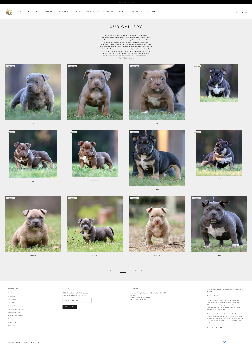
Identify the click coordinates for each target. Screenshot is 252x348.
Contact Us (11, 296)
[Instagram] (212, 327)
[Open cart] (246, 11)
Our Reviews (109, 11)
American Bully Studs (14, 312)
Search (10, 319)
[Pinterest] (216, 327)
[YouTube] (221, 327)
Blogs (155, 11)
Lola (219, 179)
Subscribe (70, 307)
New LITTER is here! (126, 2)
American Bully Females (15, 316)
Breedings (49, 11)
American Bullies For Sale (70, 11)
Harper (33, 255)
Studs (28, 11)
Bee (219, 105)
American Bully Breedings (16, 306)
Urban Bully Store (139, 11)
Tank (33, 181)
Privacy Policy (12, 325)
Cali (157, 189)
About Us (123, 11)
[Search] (242, 12)
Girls (37, 11)
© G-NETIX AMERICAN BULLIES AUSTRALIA (23, 342)
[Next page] (141, 270)
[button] (224, 342)
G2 (95, 123)
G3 (33, 123)
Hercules (95, 180)
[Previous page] (111, 270)
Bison (95, 255)
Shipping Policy (12, 322)
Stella (157, 255)
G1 (157, 123)
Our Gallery (11, 303)
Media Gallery (92, 11)
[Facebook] (207, 327)
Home (19, 11)
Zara (219, 255)
